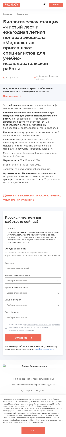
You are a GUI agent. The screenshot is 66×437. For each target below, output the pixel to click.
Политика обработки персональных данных (33, 379)
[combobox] (33, 268)
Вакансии (22, 14)
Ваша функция (12, 312)
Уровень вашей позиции (16, 287)
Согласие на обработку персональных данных (33, 385)
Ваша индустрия (13, 300)
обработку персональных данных (37, 325)
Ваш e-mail (10, 263)
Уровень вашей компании (17, 275)
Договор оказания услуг (33, 390)
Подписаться (10, 96)
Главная (7, 14)
